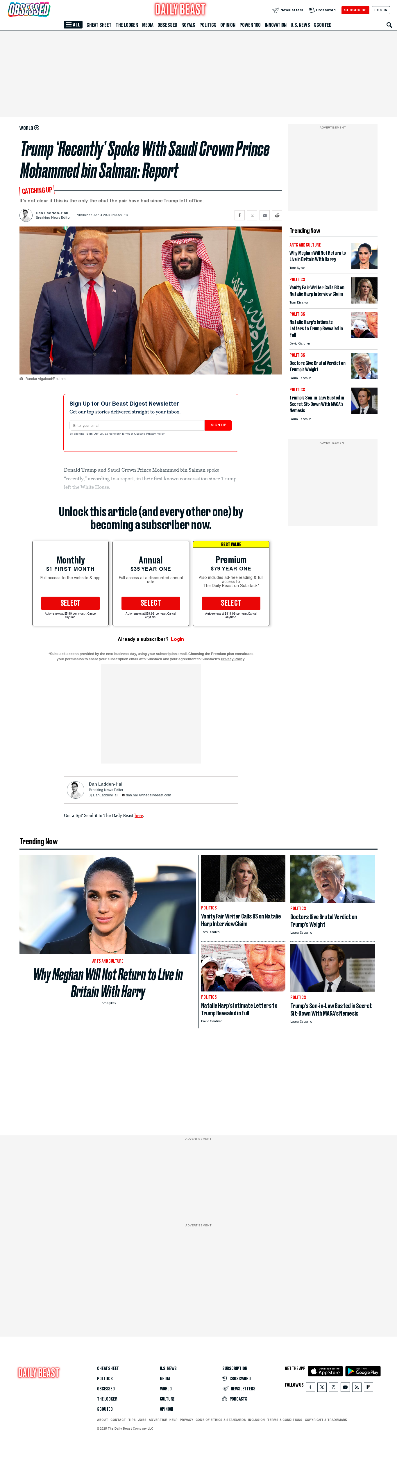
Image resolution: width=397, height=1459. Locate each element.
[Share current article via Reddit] (277, 215)
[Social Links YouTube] (345, 1388)
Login (177, 639)
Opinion (227, 25)
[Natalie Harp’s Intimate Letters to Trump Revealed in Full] (364, 336)
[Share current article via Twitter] (252, 215)
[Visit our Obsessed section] (47, 10)
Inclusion (256, 1419)
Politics (207, 25)
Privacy (186, 1419)
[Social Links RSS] (357, 1388)
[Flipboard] (368, 1388)
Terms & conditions (284, 1419)
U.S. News (300, 25)
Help (173, 1419)
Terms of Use (131, 434)
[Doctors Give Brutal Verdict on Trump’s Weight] (364, 377)
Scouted (323, 25)
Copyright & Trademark (326, 1419)
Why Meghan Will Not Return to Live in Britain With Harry (108, 983)
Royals (188, 25)
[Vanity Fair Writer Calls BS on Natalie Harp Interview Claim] (364, 301)
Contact (118, 1419)
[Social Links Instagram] (333, 1388)
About (102, 1419)
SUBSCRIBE (355, 10)
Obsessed (167, 25)
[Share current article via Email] (265, 215)
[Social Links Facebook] (310, 1388)
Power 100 (250, 25)
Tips (132, 1419)
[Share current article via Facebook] (240, 215)
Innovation (276, 25)
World (166, 1389)
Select (70, 603)
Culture (167, 1399)
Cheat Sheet (99, 25)
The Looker (127, 25)
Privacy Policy (155, 434)
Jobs (142, 1419)
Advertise (158, 1419)
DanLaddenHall (105, 795)
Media (147, 25)
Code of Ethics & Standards (221, 1419)
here (139, 815)
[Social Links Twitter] (322, 1388)
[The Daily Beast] (180, 10)
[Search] (389, 25)
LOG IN (380, 10)
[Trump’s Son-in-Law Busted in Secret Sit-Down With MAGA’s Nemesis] (364, 412)
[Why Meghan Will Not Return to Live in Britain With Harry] (364, 267)
